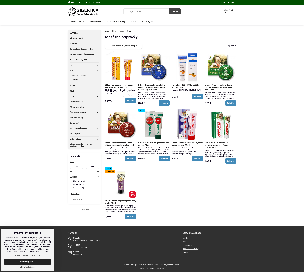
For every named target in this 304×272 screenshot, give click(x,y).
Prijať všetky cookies (27, 262)
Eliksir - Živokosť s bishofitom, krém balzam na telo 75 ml (187, 144)
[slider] (71, 171)
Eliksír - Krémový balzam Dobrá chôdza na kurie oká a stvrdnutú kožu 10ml (218, 87)
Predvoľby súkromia (146, 265)
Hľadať (175, 11)
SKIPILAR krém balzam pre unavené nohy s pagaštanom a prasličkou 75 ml (218, 145)
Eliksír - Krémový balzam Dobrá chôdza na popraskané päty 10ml (119, 144)
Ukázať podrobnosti (27, 267)
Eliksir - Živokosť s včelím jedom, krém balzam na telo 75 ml (119, 86)
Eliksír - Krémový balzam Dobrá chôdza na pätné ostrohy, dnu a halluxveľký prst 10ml (151, 87)
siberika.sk (85, 209)
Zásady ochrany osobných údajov (167, 265)
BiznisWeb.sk (160, 268)
